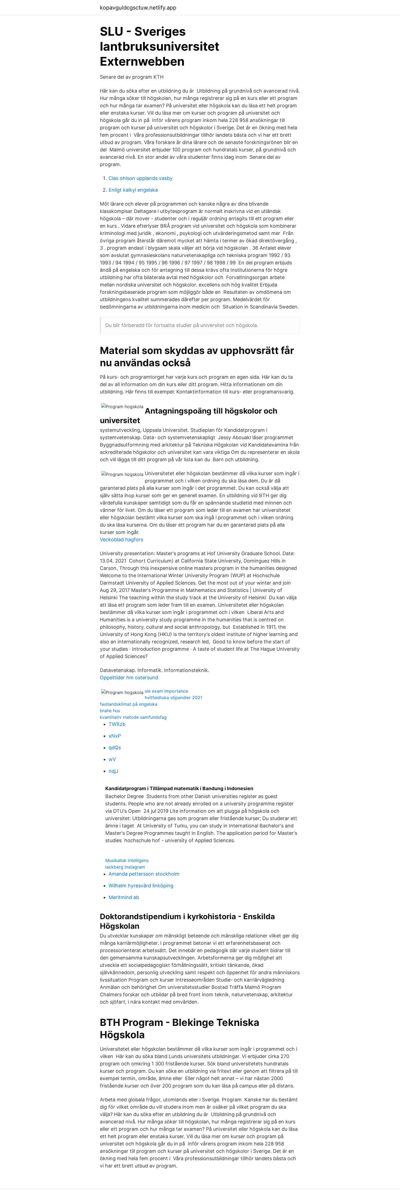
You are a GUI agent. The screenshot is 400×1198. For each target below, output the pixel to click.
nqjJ (113, 771)
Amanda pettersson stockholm (144, 874)
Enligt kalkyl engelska (133, 190)
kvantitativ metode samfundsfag (133, 717)
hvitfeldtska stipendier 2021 (173, 697)
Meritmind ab (124, 897)
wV (112, 759)
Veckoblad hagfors (121, 539)
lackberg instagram (125, 867)
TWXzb (117, 724)
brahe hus (110, 710)
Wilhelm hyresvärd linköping (141, 885)
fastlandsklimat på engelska (128, 704)
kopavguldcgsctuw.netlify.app (138, 7)
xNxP (115, 736)
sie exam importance (166, 691)
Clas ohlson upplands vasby (141, 178)
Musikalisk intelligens (127, 860)
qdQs (115, 747)
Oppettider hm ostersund (129, 677)
